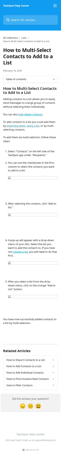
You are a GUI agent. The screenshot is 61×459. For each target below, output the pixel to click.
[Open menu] (55, 6)
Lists (24, 37)
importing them (16, 126)
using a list (33, 126)
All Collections (10, 37)
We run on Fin (32, 449)
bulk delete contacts (30, 114)
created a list (20, 252)
